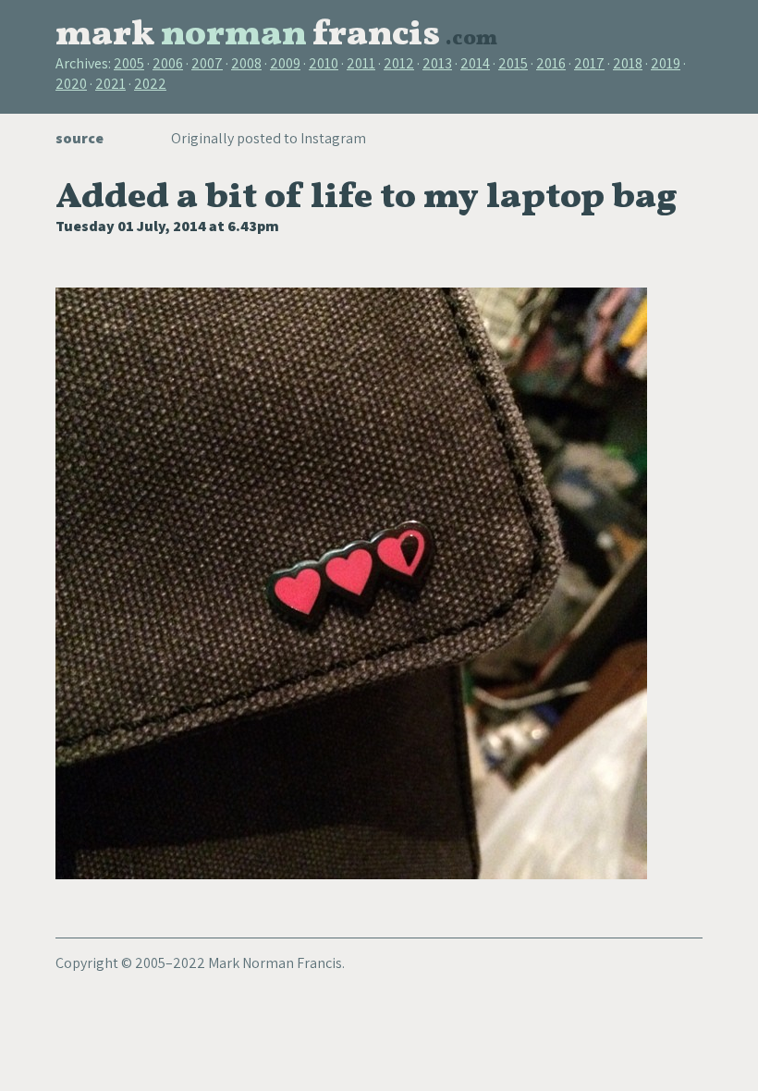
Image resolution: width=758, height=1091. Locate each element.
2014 (475, 63)
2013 (437, 63)
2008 (246, 63)
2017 (589, 63)
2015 (513, 63)
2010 (323, 63)
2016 (551, 63)
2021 (110, 83)
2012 (399, 63)
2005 (129, 63)
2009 (285, 63)
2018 (627, 63)
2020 (71, 83)
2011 (361, 63)
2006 (168, 63)
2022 (150, 83)
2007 (207, 63)
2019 (665, 63)
